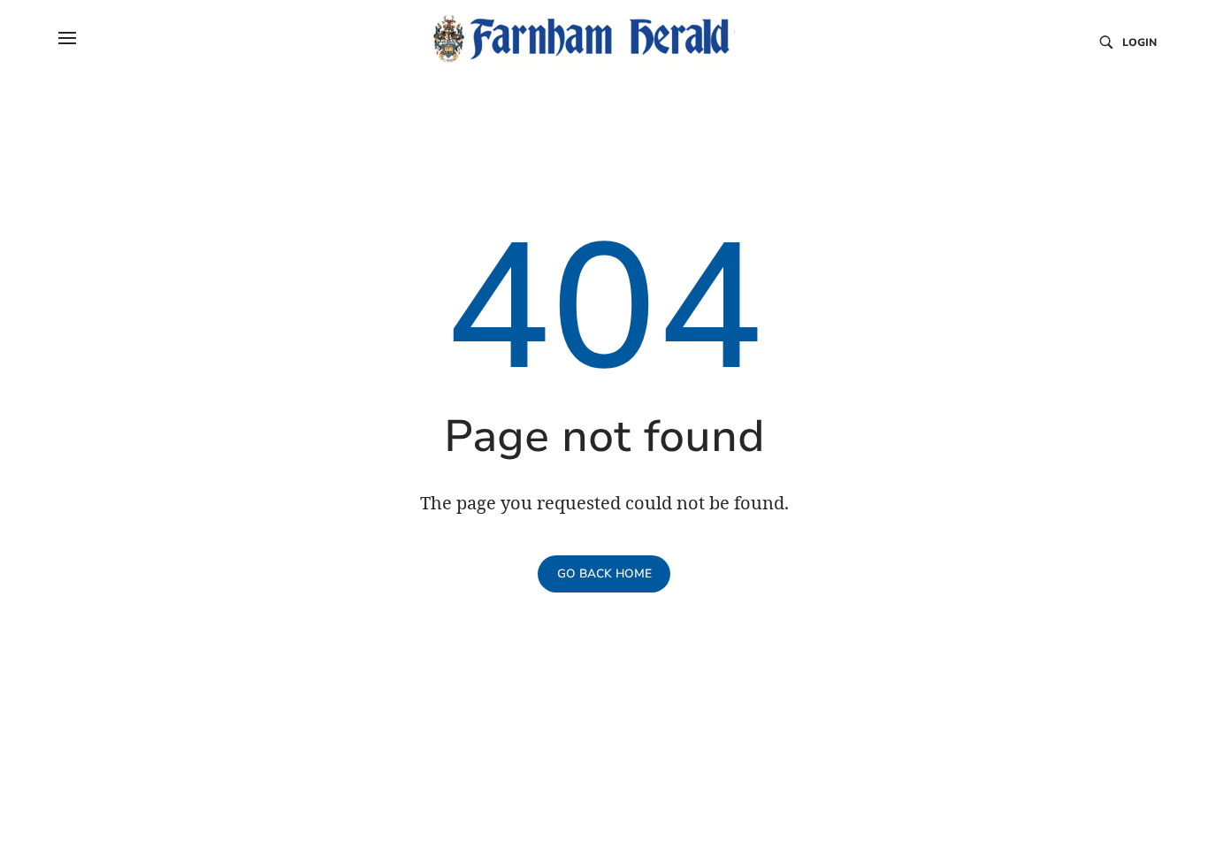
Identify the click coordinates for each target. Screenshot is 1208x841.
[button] (67, 38)
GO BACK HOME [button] (604, 574)
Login (1139, 42)
